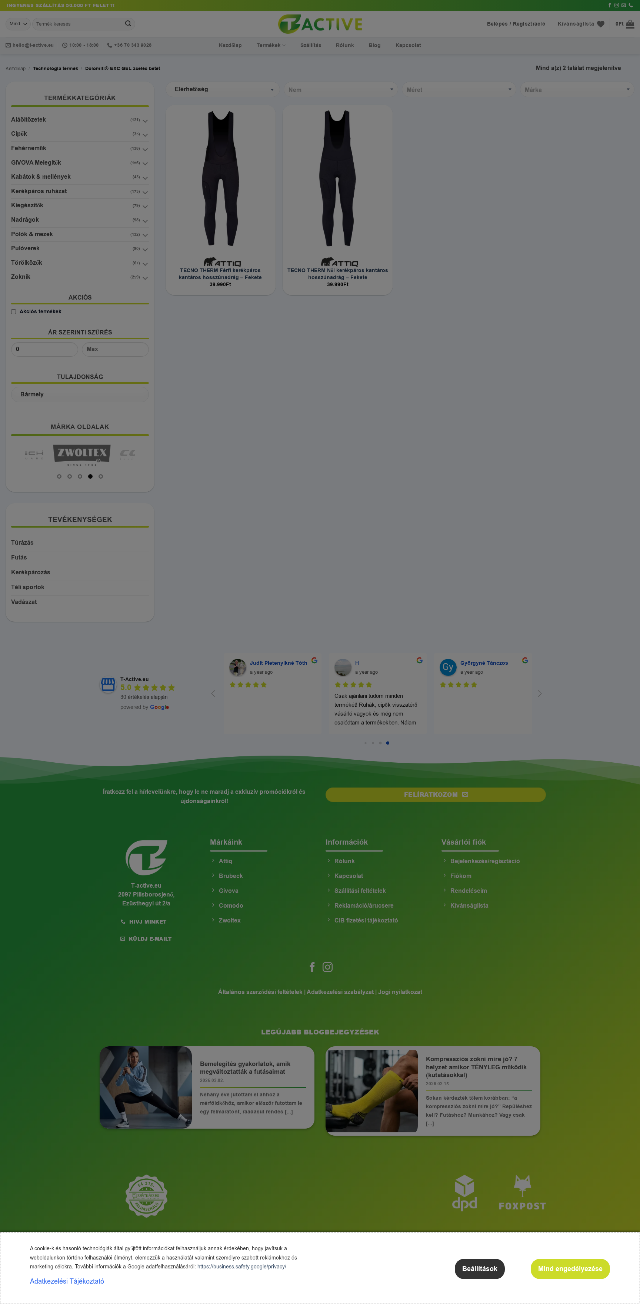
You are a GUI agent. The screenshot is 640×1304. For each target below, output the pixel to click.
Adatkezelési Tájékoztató (67, 1281)
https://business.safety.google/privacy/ (241, 1266)
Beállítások (479, 1269)
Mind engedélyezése (570, 1269)
